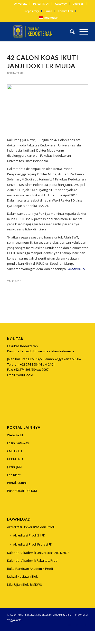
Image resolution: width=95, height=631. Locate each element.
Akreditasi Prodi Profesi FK (32, 544)
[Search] (70, 31)
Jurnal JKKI (14, 466)
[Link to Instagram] (10, 399)
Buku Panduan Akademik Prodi (30, 568)
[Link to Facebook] (77, 625)
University (20, 3)
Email (48, 11)
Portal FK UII (41, 3)
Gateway (61, 3)
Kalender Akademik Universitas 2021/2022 (38, 552)
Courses (78, 3)
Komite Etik (65, 11)
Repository (32, 11)
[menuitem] (20, 3)
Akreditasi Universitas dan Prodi (31, 527)
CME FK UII (14, 451)
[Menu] (81, 31)
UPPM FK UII (15, 459)
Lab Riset (13, 475)
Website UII (15, 435)
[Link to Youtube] (84, 625)
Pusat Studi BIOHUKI (22, 490)
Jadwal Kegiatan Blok (22, 576)
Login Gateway (18, 443)
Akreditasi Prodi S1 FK (29, 535)
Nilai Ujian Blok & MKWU (24, 584)
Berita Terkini (16, 72)
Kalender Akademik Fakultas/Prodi (32, 560)
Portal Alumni (17, 482)
